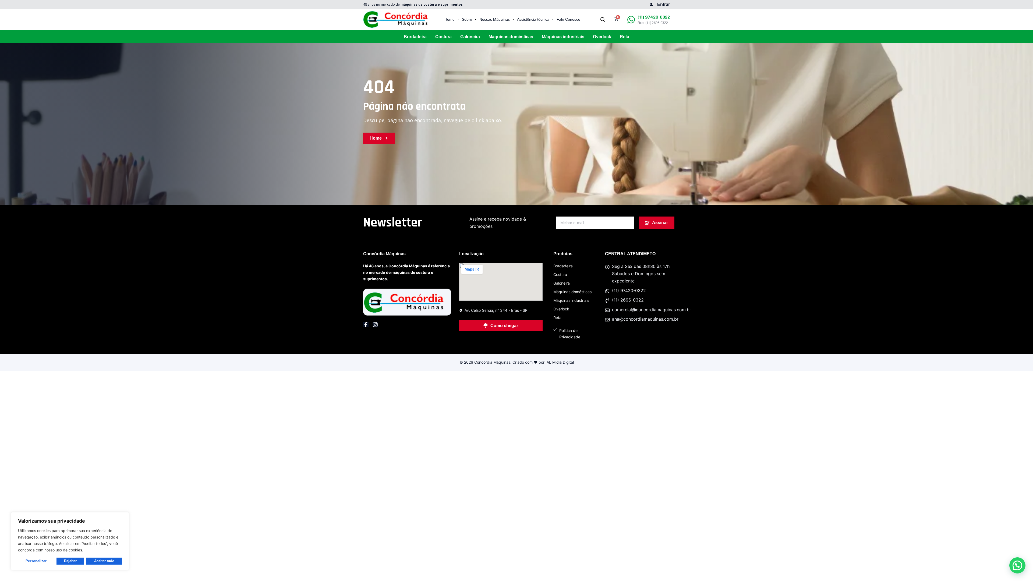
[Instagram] (375, 324)
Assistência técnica (533, 19)
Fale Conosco (568, 19)
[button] (1017, 565)
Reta (624, 36)
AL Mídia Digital (560, 362)
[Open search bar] (603, 19)
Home (449, 19)
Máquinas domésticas (511, 36)
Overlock (602, 36)
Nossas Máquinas (494, 19)
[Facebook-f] (366, 324)
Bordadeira (415, 36)
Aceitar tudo (104, 561)
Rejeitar (70, 561)
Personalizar (36, 561)
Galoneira (470, 36)
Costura (443, 36)
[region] (70, 541)
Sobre (467, 19)
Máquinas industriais (563, 36)
